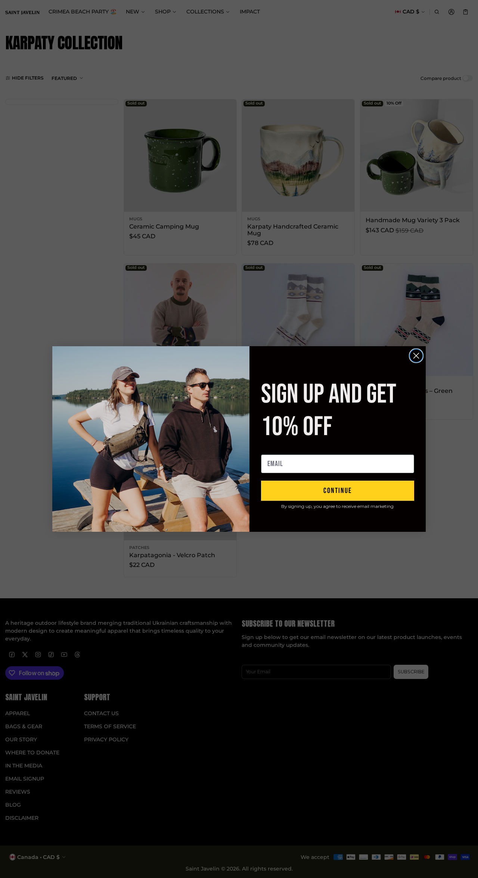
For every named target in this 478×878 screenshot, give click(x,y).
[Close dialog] (416, 355)
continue (337, 490)
